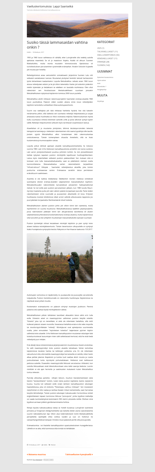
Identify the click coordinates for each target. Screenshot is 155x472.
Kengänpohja (101, 89)
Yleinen (53, 445)
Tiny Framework (37, 460)
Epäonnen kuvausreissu (105, 77)
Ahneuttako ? (101, 86)
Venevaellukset (105, 58)
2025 (99, 48)
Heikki (29, 52)
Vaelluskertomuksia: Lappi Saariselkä (50, 6)
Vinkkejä (101, 61)
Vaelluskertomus (106, 55)
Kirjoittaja (100, 101)
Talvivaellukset (105, 51)
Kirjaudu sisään (48, 460)
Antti (98, 83)
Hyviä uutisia (101, 80)
